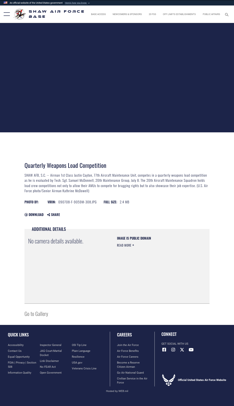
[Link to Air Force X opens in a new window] (182, 349)
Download (36, 214)
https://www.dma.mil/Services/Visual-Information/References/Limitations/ (149, 276)
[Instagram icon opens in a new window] (173, 349)
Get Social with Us (174, 343)
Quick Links (18, 335)
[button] (77, 3)
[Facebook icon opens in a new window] (164, 349)
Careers (124, 335)
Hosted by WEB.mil (117, 391)
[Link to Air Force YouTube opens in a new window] (191, 349)
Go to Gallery (36, 313)
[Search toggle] (227, 14)
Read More (124, 245)
